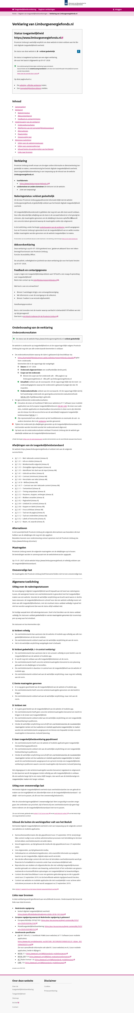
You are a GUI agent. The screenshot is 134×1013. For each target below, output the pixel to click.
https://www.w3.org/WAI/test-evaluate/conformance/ (50, 957)
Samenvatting (20, 107)
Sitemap (15, 998)
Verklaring (19, 110)
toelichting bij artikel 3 (61, 813)
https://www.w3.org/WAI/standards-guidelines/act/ (55, 960)
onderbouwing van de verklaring (52, 227)
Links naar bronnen (25, 152)
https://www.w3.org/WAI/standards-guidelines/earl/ (45, 963)
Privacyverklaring (50, 991)
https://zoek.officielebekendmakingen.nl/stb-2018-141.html (42, 914)
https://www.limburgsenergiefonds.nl (38, 37)
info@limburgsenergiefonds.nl (46, 280)
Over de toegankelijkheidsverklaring (23, 988)
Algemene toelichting (23, 140)
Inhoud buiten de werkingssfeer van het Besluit (36, 149)
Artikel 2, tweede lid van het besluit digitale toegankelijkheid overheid (37, 889)
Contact (15, 1007)
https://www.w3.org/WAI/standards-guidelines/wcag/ (47, 954)
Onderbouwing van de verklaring (27, 122)
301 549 (62, 406)
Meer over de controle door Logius (28, 73)
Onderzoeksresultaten (26, 125)
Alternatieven (23, 131)
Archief (15, 1003)
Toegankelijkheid (18, 994)
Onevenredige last (25, 137)
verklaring (42, 421)
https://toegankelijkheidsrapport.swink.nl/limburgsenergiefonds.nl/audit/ (46, 358)
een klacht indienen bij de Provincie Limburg (40, 316)
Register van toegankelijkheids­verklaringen (33, 14)
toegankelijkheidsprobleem (30, 88)
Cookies (47, 986)
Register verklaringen (46, 9)
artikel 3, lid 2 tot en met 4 (42, 813)
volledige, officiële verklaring (30, 85)
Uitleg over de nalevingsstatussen (30, 143)
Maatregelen (23, 134)
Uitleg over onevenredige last (29, 146)
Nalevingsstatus (24, 113)
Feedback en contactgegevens (29, 119)
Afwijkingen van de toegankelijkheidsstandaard (36, 128)
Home (14, 14)
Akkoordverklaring (25, 116)
